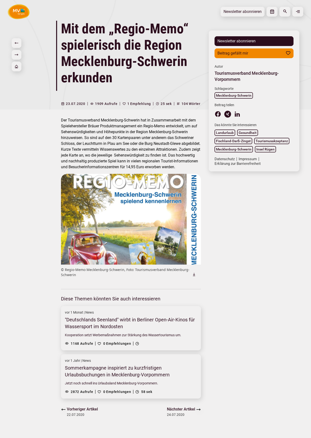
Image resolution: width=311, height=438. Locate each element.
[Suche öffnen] (284, 12)
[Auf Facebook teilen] (218, 114)
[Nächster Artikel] (16, 55)
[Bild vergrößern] (131, 219)
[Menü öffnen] (297, 12)
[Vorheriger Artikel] (16, 43)
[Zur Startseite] (16, 66)
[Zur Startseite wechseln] (19, 11)
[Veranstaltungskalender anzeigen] (272, 12)
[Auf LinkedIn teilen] (237, 114)
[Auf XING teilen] (227, 114)
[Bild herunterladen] (194, 274)
